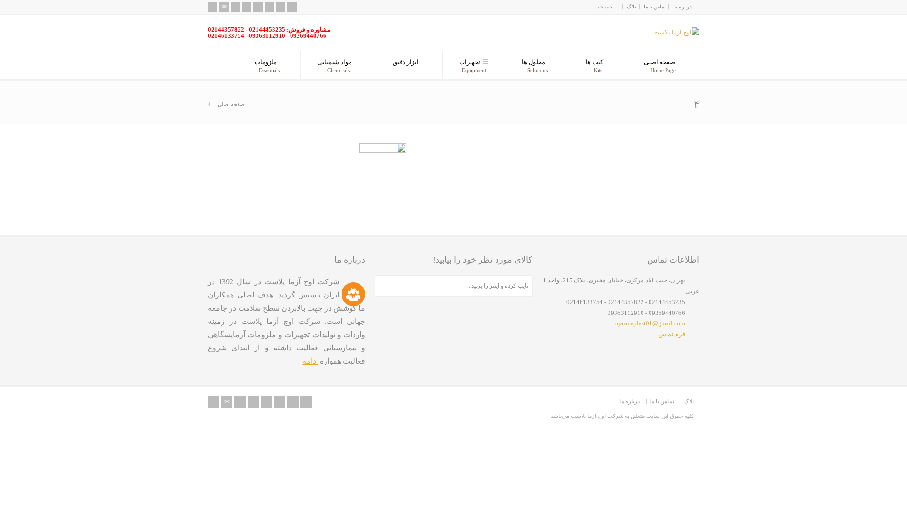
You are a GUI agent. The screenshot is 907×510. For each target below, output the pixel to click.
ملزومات (267, 66)
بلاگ (631, 6)
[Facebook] (246, 7)
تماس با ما (655, 6)
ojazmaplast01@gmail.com (650, 323)
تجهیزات (472, 66)
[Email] (224, 7)
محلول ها (535, 66)
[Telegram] (292, 7)
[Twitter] (235, 7)
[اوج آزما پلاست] (676, 32)
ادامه (310, 361)
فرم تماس (672, 334)
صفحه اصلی (660, 66)
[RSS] (212, 7)
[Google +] (258, 7)
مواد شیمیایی (334, 66)
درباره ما (682, 6)
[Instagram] (280, 7)
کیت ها (594, 66)
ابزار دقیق (406, 62)
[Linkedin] (269, 7)
